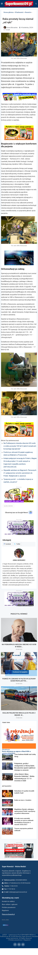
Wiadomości (19, 12)
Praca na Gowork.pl (8, 914)
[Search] (36, 4)
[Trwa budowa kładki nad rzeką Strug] (7, 757)
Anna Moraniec (19, 560)
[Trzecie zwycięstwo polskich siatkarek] (7, 831)
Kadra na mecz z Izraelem (22, 800)
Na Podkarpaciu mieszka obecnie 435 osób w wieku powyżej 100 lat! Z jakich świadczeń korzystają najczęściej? (20, 446)
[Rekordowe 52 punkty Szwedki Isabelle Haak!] (7, 793)
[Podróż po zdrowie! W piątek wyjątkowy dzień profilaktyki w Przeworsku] (19, 664)
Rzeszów (28, 12)
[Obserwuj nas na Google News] (30, 513)
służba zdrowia (8, 506)
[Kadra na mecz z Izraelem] (7, 802)
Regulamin (27, 940)
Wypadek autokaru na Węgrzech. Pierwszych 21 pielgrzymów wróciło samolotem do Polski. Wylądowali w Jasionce (20, 473)
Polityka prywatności (15, 940)
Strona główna (8, 12)
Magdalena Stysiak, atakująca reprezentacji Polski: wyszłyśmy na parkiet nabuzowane (24, 811)
